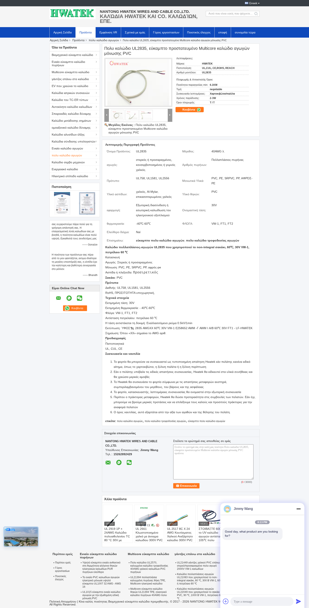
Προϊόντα (85, 32)
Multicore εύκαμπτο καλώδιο (70, 72)
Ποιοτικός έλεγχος (199, 32)
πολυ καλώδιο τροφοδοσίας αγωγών (165, 421)
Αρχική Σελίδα (62, 32)
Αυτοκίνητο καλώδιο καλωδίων (72, 106)
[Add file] (226, 601)
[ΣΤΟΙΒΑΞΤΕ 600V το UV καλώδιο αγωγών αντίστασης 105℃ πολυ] (212, 516)
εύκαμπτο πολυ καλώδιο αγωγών (206, 421)
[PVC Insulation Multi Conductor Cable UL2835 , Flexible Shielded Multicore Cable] (138, 82)
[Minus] (298, 508)
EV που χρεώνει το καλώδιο (70, 86)
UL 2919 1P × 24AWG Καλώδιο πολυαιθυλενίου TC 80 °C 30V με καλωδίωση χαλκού (117, 536)
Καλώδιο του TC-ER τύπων (70, 100)
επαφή (222, 32)
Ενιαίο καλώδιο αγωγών (67, 148)
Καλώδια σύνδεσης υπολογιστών (73, 141)
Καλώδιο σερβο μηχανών (68, 162)
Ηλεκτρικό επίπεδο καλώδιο (70, 176)
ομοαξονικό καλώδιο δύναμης (71, 127)
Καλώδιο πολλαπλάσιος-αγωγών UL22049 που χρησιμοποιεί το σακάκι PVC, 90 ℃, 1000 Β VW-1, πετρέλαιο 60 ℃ (199, 593)
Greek (253, 3)
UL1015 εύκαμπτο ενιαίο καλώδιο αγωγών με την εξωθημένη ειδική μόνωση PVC (101, 595)
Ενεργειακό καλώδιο (65, 169)
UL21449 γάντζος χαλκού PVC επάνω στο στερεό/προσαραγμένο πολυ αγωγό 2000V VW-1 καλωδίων (200, 565)
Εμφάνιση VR (108, 32)
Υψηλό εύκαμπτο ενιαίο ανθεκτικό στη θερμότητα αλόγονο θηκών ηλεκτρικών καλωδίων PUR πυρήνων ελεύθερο (101, 567)
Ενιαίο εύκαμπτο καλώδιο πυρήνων (68, 63)
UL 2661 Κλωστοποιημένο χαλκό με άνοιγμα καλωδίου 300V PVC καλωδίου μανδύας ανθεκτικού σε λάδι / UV (149, 540)
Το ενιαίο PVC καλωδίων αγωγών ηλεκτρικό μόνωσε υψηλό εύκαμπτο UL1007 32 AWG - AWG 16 (101, 582)
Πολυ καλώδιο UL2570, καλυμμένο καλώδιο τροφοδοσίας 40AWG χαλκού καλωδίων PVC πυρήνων (149, 567)
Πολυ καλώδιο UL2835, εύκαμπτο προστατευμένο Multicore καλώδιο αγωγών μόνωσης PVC (138, 128)
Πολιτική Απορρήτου (62, 601)
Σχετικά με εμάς (135, 32)
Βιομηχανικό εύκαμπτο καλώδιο (72, 55)
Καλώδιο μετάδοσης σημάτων (71, 120)
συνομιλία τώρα (245, 32)
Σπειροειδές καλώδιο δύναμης (71, 113)
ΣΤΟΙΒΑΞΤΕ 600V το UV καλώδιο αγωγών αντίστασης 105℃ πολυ (212, 534)
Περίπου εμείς (63, 562)
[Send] (298, 601)
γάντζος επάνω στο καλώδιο (70, 79)
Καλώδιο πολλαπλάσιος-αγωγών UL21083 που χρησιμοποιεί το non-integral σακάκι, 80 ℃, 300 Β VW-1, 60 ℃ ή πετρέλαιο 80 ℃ (200, 579)
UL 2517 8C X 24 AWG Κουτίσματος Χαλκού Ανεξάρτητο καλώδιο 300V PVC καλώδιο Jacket (180, 536)
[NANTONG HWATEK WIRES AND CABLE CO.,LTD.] (72, 13)
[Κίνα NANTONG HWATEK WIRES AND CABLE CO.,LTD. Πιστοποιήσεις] (62, 203)
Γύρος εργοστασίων (166, 32)
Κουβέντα (189, 109)
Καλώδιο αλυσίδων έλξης (68, 134)
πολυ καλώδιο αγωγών (104, 40)
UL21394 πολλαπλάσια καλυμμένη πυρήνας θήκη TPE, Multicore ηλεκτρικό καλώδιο (148, 580)
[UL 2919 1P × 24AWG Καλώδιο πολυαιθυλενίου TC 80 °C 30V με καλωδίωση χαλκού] (118, 516)
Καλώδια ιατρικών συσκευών (71, 93)
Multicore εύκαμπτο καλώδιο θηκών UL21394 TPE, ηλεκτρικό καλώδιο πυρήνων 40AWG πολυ (148, 592)
